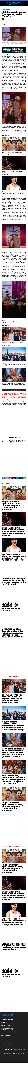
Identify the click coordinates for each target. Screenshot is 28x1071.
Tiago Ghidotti (14, 19)
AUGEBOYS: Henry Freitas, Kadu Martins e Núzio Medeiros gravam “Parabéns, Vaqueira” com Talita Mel (14, 779)
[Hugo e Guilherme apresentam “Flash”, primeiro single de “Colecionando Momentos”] (14, 493)
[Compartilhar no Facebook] (3, 24)
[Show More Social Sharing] (12, 24)
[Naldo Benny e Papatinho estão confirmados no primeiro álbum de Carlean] (14, 594)
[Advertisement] (14, 422)
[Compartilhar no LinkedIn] (9, 24)
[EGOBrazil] (14, 3)
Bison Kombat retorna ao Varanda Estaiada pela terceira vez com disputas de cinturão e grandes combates (13, 753)
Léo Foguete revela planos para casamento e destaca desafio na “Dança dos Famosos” (14, 557)
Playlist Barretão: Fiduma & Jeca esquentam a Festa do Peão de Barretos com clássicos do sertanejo (13, 726)
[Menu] (2, 3)
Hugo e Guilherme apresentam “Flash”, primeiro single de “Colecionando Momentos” (12, 505)
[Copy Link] (7, 24)
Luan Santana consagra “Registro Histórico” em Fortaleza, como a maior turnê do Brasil (14, 581)
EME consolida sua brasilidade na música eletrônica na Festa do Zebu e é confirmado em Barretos (14, 532)
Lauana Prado (6, 59)
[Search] (26, 3)
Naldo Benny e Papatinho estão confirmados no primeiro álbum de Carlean (11, 607)
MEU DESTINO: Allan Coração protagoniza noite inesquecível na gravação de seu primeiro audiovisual (12, 633)
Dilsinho (4, 55)
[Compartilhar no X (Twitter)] (5, 24)
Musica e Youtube (6, 9)
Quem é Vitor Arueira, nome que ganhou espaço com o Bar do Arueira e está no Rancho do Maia (12, 699)
